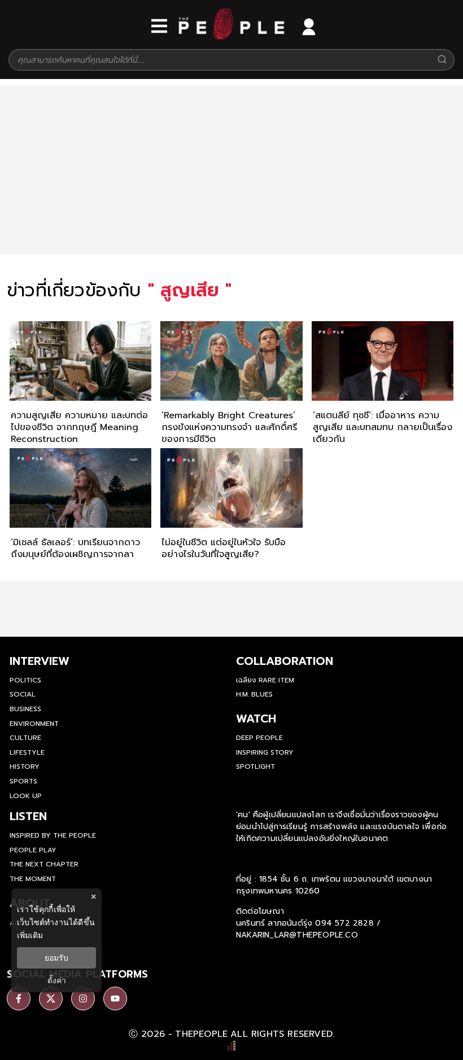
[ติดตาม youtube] (115, 998)
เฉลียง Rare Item (265, 680)
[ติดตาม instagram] (83, 998)
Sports (23, 781)
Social (23, 694)
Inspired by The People (53, 835)
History (25, 766)
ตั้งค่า (56, 980)
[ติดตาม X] (51, 998)
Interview (39, 660)
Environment (34, 724)
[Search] (442, 60)
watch (256, 718)
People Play (33, 850)
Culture (25, 738)
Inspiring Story (265, 752)
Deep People (259, 738)
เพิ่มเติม (30, 935)
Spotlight (255, 766)
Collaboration (284, 660)
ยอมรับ (56, 957)
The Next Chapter (44, 864)
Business (25, 709)
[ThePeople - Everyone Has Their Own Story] (231, 36)
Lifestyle (27, 752)
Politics (25, 680)
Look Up (26, 796)
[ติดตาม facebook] (18, 998)
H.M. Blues (254, 694)
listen (28, 816)
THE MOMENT (33, 879)
